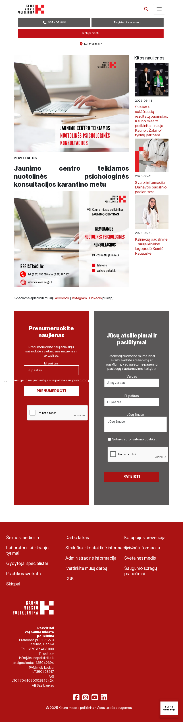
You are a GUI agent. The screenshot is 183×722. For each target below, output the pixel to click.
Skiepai (13, 584)
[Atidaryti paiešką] (146, 9)
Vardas (132, 376)
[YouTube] (95, 697)
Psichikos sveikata (23, 573)
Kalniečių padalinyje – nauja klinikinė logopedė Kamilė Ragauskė (151, 246)
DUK (69, 578)
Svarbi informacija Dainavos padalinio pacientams (151, 187)
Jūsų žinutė (135, 414)
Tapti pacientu (91, 33)
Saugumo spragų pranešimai (140, 571)
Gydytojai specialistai (27, 563)
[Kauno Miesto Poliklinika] (32, 607)
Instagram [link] (79, 298)
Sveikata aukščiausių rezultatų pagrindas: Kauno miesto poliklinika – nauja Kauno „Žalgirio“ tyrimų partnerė (151, 120)
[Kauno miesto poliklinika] (31, 9)
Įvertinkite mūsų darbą (86, 568)
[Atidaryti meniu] (159, 9)
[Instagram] (85, 697)
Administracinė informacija (90, 558)
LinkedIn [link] (95, 298)
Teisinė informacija (142, 547)
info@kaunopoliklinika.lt (36, 658)
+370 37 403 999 (40, 649)
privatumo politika (85, 380)
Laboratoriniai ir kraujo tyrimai (27, 550)
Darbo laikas (77, 537)
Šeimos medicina (22, 537)
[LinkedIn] (104, 697)
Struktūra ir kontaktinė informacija (91, 547)
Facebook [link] (61, 298)
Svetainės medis (140, 558)
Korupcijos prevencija (145, 537)
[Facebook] (76, 697)
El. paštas (51, 363)
